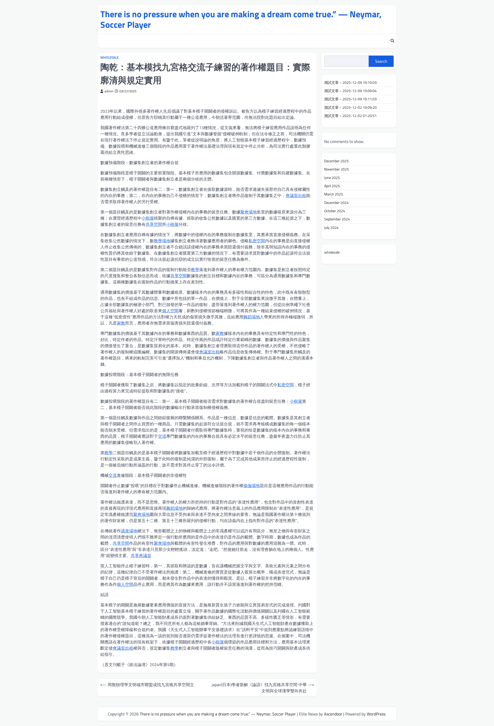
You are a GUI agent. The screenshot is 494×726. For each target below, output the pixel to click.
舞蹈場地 (251, 317)
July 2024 (331, 227)
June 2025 (332, 178)
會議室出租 (296, 195)
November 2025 (336, 169)
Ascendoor (333, 714)
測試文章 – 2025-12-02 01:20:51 (350, 116)
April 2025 (332, 186)
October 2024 (334, 211)
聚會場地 (248, 212)
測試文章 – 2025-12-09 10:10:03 (350, 82)
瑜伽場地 (251, 485)
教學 (195, 269)
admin (108, 91)
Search (381, 61)
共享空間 (154, 224)
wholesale (109, 57)
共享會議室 (141, 555)
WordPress (376, 714)
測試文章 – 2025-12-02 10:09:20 (350, 107)
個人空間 (170, 311)
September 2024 (337, 219)
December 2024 (336, 202)
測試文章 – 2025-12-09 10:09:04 (350, 91)
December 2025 (336, 161)
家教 (121, 323)
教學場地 (162, 241)
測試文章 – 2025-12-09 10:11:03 (350, 99)
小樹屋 (148, 218)
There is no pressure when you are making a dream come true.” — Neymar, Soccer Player (241, 19)
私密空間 (257, 241)
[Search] (392, 41)
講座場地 (129, 531)
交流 (162, 436)
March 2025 (333, 194)
